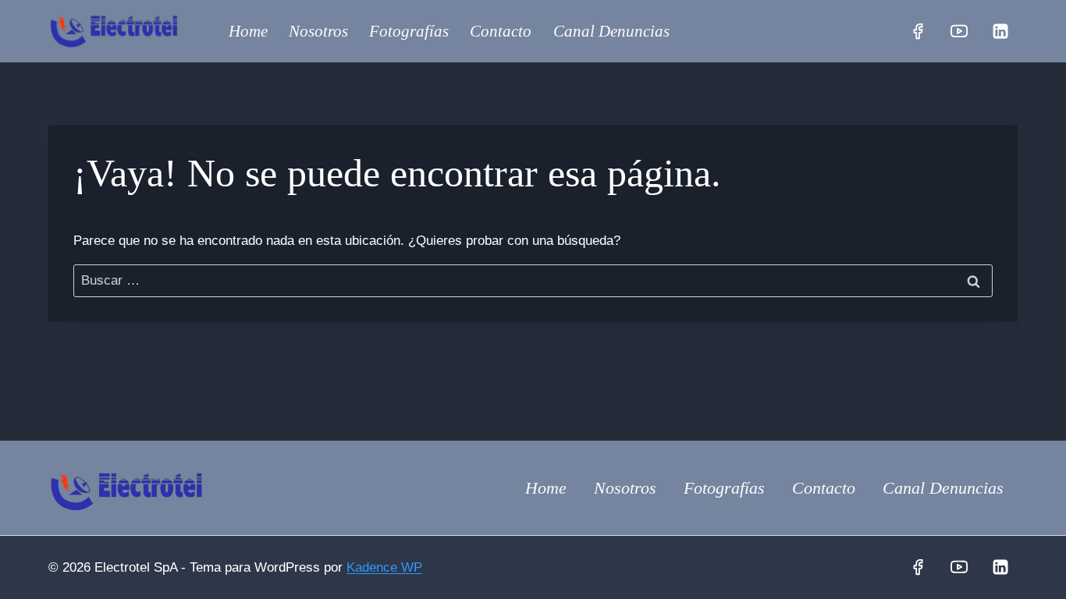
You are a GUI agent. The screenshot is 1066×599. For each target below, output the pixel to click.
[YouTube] (959, 31)
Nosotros (318, 31)
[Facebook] (918, 31)
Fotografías (409, 31)
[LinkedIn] (1000, 31)
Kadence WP (384, 567)
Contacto (500, 31)
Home (248, 31)
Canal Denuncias (611, 31)
